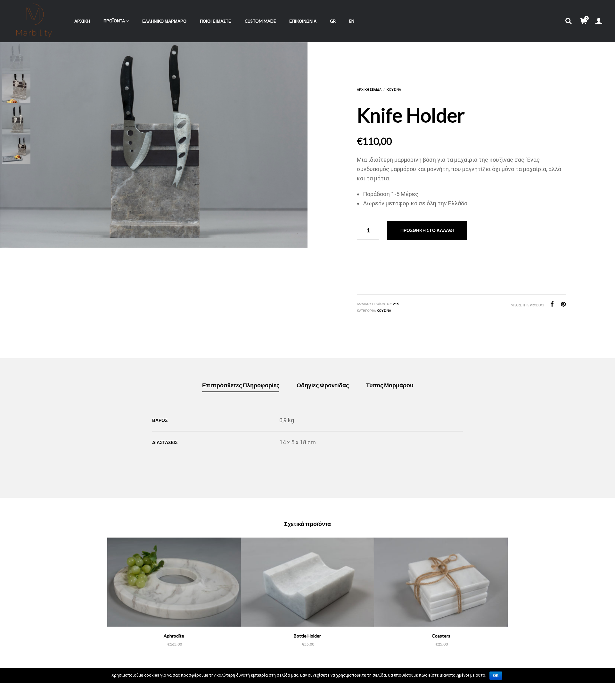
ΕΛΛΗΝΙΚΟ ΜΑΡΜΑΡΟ (164, 21)
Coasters (441, 635)
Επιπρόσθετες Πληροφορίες (240, 385)
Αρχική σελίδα (369, 89)
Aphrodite (174, 635)
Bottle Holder (307, 635)
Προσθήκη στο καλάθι (427, 230)
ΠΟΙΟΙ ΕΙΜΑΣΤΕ (215, 21)
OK (496, 675)
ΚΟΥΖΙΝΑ (394, 89)
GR (333, 21)
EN (351, 21)
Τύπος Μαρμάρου (389, 385)
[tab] (240, 385)
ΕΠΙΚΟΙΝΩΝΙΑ (302, 21)
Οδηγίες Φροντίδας (323, 385)
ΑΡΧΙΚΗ (82, 21)
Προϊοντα (114, 20)
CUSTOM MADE (260, 21)
